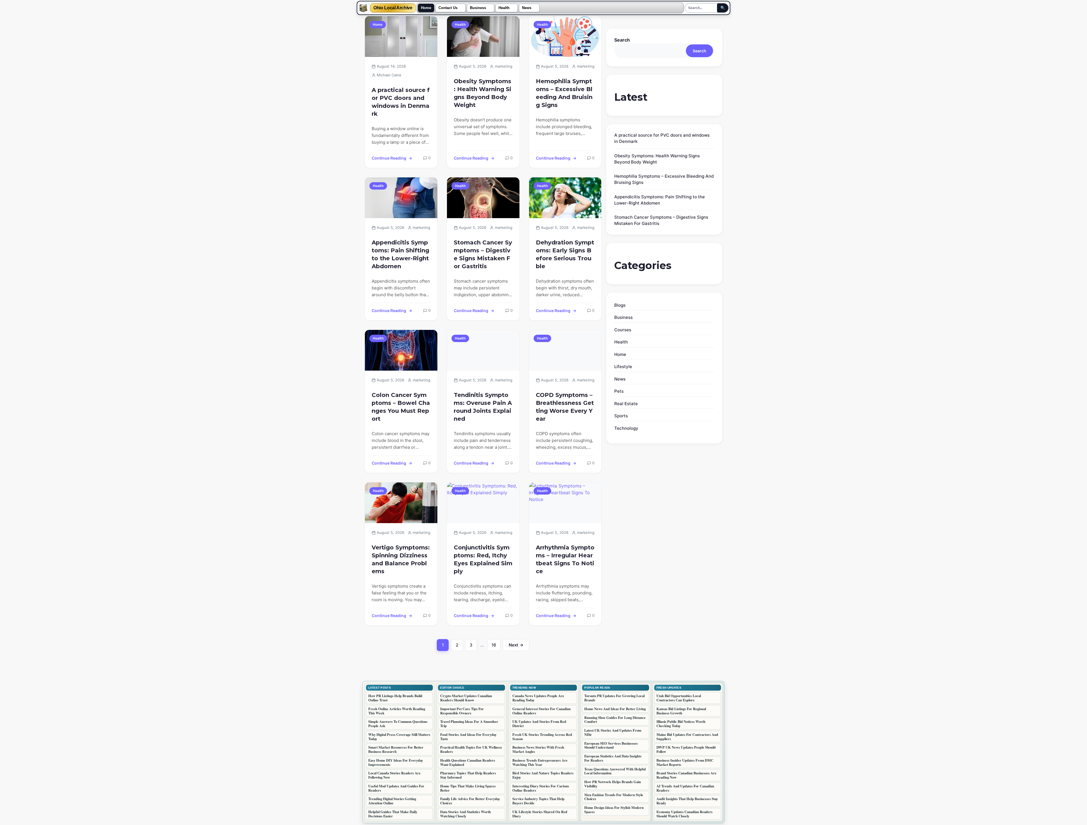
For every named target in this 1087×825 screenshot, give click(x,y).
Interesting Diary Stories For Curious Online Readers (540, 788)
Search (622, 40)
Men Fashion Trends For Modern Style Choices (613, 797)
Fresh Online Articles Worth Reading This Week (396, 711)
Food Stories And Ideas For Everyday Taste (468, 736)
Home (426, 8)
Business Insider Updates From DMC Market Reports (684, 762)
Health (504, 8)
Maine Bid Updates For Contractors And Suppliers (687, 736)
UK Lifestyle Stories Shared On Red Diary (539, 813)
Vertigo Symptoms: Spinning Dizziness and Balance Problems (401, 559)
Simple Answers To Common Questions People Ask (397, 723)
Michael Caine (389, 75)
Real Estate (626, 403)
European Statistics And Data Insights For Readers (612, 758)
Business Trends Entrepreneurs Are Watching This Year (540, 762)
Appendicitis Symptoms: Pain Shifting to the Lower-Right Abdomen (400, 254)
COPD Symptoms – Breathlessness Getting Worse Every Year (565, 407)
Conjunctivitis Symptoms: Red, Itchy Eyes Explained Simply (483, 559)
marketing (503, 66)
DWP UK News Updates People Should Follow (686, 749)
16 (495, 646)
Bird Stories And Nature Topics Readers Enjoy (543, 775)
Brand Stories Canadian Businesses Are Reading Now (686, 775)
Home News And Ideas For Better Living (615, 708)
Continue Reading (389, 158)
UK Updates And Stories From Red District (539, 723)
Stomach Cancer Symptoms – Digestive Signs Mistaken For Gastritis (483, 254)
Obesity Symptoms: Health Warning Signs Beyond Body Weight (482, 93)
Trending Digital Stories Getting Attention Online (392, 800)
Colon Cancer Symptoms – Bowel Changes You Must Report (401, 407)
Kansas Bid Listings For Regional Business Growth (681, 711)
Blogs (620, 305)
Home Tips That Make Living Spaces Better (468, 788)
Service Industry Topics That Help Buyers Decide (538, 800)
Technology (626, 428)
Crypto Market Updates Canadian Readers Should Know (466, 697)
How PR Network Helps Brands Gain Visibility (612, 784)
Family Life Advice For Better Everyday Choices (470, 800)
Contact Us (447, 8)
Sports (621, 415)
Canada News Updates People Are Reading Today (538, 697)
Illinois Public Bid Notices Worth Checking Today (680, 723)
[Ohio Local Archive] (363, 8)
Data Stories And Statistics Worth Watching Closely (465, 813)
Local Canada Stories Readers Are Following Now (394, 775)
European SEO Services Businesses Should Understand (611, 745)
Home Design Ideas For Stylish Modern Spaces (614, 809)
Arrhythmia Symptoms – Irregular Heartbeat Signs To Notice (565, 559)
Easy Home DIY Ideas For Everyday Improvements (395, 762)
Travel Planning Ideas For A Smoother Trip (469, 723)
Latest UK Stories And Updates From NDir (612, 732)
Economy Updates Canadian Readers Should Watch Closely (684, 813)
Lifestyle (623, 366)
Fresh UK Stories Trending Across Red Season (542, 736)
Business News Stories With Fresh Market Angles (538, 749)
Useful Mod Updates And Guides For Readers (396, 788)
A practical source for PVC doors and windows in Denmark (401, 102)
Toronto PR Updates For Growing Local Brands (614, 697)
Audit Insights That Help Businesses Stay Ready (687, 800)
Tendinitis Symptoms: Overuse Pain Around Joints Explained (483, 407)
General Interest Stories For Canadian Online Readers (541, 711)
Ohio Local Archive (392, 8)
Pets (619, 391)
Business (478, 8)
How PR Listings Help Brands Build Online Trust (395, 697)
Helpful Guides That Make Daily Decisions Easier (392, 813)
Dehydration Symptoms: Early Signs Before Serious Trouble (565, 254)
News (526, 8)
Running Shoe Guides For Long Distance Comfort (615, 719)
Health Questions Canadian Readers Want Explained (467, 762)
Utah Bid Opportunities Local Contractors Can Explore (678, 697)
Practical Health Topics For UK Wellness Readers (471, 749)
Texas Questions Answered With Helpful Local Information (615, 771)
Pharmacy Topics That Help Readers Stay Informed (468, 775)
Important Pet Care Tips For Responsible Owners (462, 711)
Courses (622, 329)
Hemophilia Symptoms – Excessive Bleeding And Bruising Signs (564, 93)
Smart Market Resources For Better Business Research (395, 749)
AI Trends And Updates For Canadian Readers (685, 788)
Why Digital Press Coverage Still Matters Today (399, 736)
